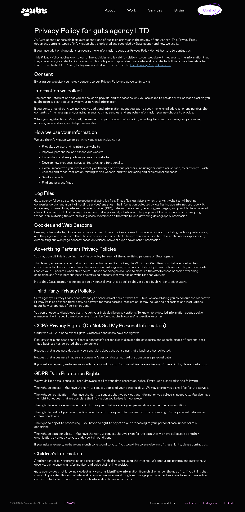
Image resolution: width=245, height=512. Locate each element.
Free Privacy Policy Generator (150, 65)
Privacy (70, 503)
